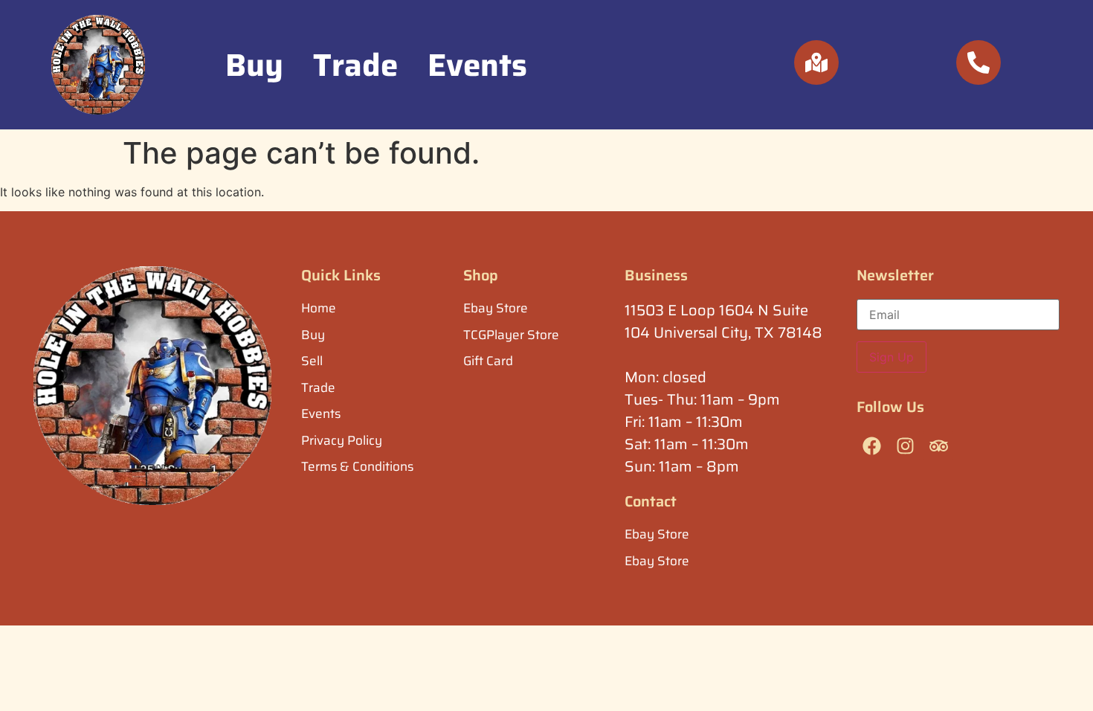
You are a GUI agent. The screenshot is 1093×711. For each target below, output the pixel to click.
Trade (355, 64)
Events (477, 64)
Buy (254, 64)
